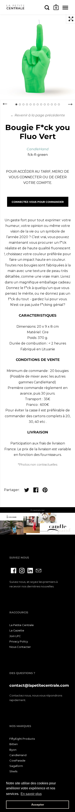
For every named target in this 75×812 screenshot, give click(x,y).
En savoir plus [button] (31, 794)
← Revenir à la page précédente (37, 115)
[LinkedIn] (30, 570)
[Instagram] (22, 570)
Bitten (13, 744)
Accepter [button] (37, 804)
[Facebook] (13, 570)
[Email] (38, 570)
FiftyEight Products (22, 738)
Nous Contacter (20, 646)
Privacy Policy (18, 641)
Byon (12, 749)
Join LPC (15, 636)
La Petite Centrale (21, 625)
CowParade (17, 760)
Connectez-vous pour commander (38, 201)
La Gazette (16, 630)
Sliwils (13, 771)
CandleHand (38, 149)
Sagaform (16, 766)
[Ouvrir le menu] (65, 7)
